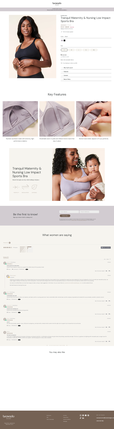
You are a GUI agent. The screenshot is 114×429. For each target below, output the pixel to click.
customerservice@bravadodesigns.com (73, 283)
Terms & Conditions (67, 419)
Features (66, 71)
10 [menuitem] (63, 345)
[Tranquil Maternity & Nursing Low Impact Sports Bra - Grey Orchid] (14, 401)
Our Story (65, 415)
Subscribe (65, 215)
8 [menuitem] (60, 345)
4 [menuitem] (54, 345)
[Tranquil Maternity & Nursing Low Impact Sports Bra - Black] (17, 401)
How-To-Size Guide (50, 419)
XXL (94, 50)
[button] (106, 248)
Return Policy (67, 79)
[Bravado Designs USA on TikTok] (80, 418)
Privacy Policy (65, 417)
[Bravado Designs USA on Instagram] (80, 415)
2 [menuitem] (51, 345)
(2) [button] (25, 249)
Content (66, 75)
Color (64, 36)
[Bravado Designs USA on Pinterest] (88, 415)
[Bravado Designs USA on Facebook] (83, 415)
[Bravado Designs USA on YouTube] (85, 415)
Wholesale (65, 421)
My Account (49, 415)
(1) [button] (25, 250)
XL (86, 50)
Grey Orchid (62, 40)
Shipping (62, 28)
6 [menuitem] (57, 345)
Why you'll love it (68, 67)
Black (64, 40)
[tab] (6, 257)
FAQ (47, 417)
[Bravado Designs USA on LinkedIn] (83, 418)
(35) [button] (26, 246)
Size (62, 45)
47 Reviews (69, 25)
